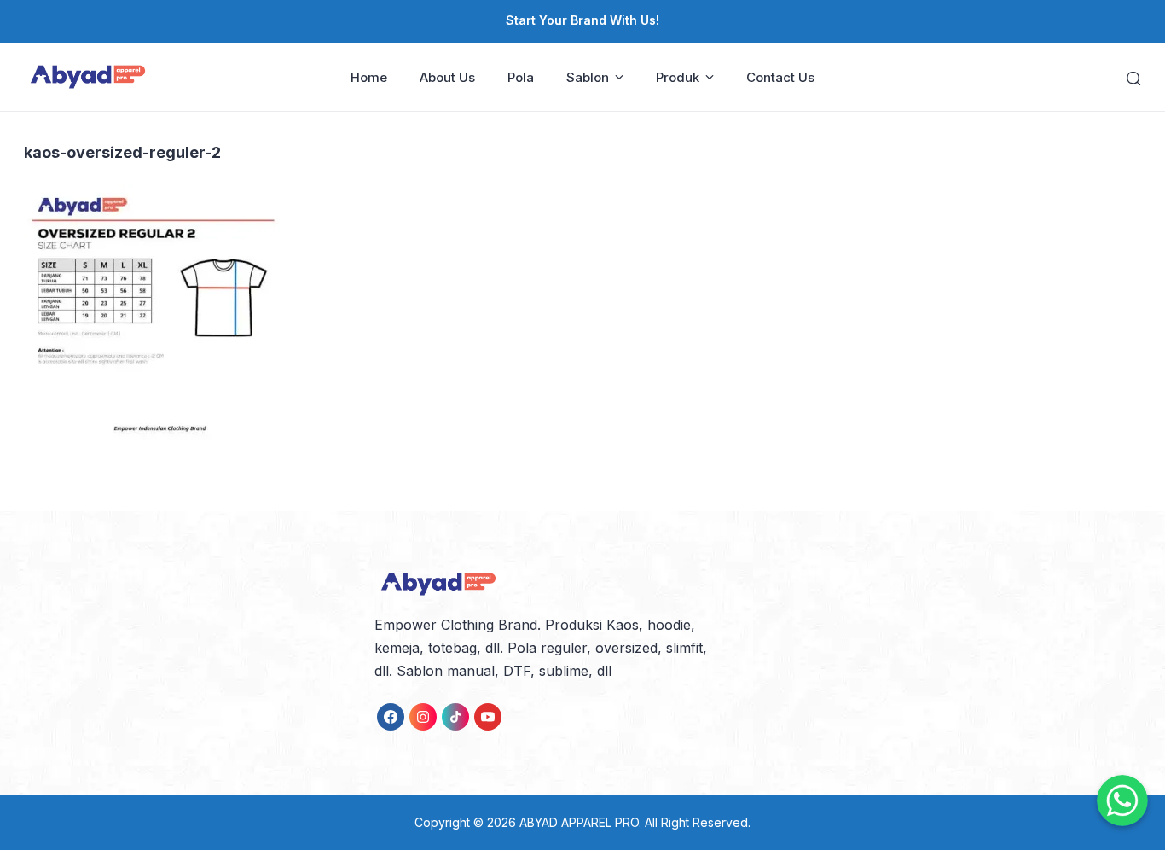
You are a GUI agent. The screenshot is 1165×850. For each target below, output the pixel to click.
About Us (447, 77)
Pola (520, 77)
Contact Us (780, 77)
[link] (390, 717)
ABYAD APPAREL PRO (579, 822)
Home (369, 77)
